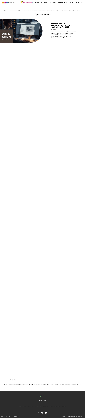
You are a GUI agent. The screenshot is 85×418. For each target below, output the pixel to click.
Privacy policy (17, 416)
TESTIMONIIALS (38, 406)
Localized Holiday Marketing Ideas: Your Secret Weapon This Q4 (28, 94)
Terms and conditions (5, 416)
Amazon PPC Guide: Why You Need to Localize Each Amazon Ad (28, 149)
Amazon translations (30, 10)
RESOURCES (71, 2)
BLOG (65, 2)
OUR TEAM (60, 2)
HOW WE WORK (38, 2)
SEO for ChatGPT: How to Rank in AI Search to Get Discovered (28, 205)
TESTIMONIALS (53, 2)
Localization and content (40, 10)
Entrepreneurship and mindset (69, 10)
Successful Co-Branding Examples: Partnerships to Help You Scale (29, 314)
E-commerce (11, 10)
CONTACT (78, 2)
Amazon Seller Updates (19, 10)
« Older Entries (12, 379)
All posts (5, 10)
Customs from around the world (54, 10)
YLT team (79, 10)
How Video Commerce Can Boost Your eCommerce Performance (29, 259)
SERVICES (46, 2)
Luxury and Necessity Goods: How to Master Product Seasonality (28, 368)
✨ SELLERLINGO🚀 (27, 2)
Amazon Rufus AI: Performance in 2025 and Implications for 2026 (61, 25)
